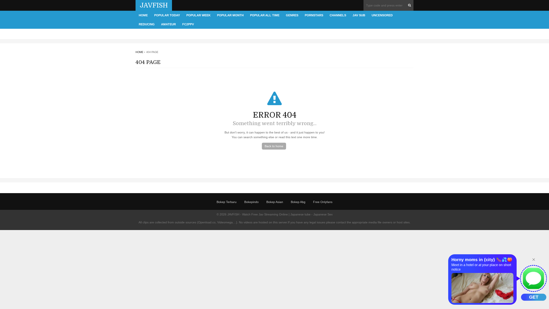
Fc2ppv (188, 24)
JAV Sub (359, 15)
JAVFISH (154, 5)
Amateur (168, 24)
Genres (292, 15)
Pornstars (314, 15)
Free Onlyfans (322, 202)
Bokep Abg (298, 202)
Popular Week (198, 15)
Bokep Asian (274, 202)
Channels (338, 15)
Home (143, 15)
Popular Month (230, 15)
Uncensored (382, 15)
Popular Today (167, 15)
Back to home (274, 146)
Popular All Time (264, 15)
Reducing (147, 24)
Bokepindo (251, 202)
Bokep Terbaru (227, 202)
